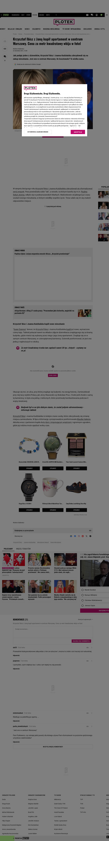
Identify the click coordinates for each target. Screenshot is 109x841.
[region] (54, 110)
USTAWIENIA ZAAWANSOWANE (37, 132)
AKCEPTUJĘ (78, 132)
